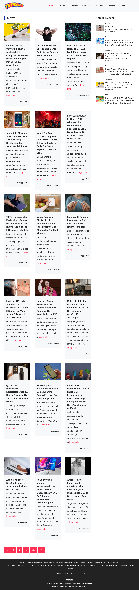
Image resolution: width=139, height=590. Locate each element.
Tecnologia (61, 6)
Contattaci (83, 574)
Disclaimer (84, 586)
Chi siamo (54, 586)
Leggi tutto (11, 95)
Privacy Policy (74, 586)
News (50, 6)
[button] (132, 6)
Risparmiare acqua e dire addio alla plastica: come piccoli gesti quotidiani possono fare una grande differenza (119, 42)
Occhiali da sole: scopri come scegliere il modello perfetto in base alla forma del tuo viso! (119, 29)
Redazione (63, 586)
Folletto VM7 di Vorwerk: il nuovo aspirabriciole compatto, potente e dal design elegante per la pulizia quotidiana (17, 55)
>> (41, 550)
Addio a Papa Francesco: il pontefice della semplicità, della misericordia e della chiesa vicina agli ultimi (77, 490)
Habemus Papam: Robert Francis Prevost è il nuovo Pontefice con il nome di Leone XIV (47, 307)
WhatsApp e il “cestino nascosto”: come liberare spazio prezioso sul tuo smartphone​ (47, 392)
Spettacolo (112, 6)
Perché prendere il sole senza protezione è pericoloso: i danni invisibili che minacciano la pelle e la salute (119, 71)
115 (33, 550)
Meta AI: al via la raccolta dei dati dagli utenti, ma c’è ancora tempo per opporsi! (77, 52)
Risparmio (99, 6)
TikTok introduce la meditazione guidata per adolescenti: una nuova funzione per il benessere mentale (17, 223)
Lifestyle (74, 6)
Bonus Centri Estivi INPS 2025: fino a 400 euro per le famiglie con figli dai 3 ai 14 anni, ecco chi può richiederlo (119, 100)
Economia (86, 6)
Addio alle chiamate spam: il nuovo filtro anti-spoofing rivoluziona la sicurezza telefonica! (17, 139)
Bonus (123, 6)
